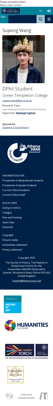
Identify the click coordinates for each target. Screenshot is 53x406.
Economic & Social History (15, 127)
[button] (41, 11)
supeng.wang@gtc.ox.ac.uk (17, 100)
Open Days (8, 222)
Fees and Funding (12, 217)
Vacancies (7, 227)
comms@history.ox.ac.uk (26, 280)
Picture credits (10, 240)
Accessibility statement (14, 244)
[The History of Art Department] (12, 304)
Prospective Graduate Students (19, 185)
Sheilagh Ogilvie (25, 113)
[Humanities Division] (26, 326)
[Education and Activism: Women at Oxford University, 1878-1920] (16, 375)
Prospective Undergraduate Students (22, 180)
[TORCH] (26, 351)
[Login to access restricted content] (49, 11)
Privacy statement (12, 249)
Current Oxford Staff (13, 194)
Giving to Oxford (11, 207)
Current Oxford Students (16, 190)
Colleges (7, 212)
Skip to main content (10, 5)
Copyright (7, 235)
